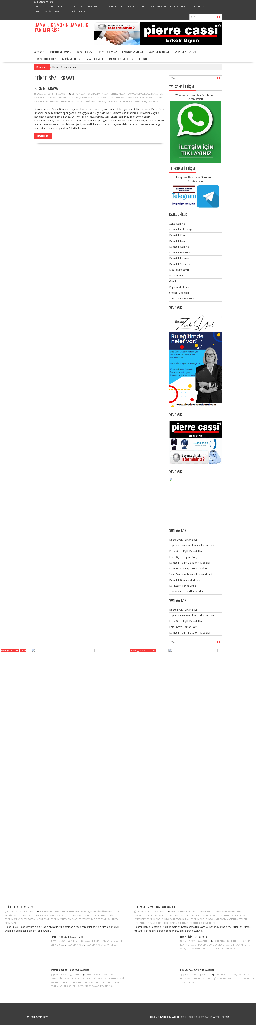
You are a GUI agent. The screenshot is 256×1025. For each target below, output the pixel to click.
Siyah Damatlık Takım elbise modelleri (190, 574)
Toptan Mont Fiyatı (39, 919)
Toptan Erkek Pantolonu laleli (162, 915)
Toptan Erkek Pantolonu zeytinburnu (168, 919)
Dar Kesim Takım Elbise (182, 585)
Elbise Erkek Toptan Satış (183, 539)
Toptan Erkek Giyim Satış (53, 915)
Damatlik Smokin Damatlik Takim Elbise (61, 27)
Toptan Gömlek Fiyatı (79, 915)
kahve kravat (50, 97)
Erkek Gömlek (177, 275)
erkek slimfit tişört (208, 978)
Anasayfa (40, 6)
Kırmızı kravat (88, 97)
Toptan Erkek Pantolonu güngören (191, 911)
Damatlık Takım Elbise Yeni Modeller (189, 562)
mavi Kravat (134, 97)
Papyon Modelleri (177, 6)
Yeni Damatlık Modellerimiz (65, 986)
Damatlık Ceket (77, 6)
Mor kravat (148, 97)
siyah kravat (127, 101)
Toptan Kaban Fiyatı (16, 919)
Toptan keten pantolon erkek (151, 922)
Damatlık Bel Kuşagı (57, 6)
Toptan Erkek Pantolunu (205, 919)
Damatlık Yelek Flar (157, 6)
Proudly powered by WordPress (166, 1016)
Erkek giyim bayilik (179, 269)
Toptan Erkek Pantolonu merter (199, 915)
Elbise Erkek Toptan (50, 911)
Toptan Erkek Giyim (196, 948)
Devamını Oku (43, 136)
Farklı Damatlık (115, 982)
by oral (92, 93)
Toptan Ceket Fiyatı (28, 915)
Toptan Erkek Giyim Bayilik (221, 948)
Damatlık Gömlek (95, 6)
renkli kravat (98, 101)
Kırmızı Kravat (47, 88)
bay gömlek (243, 974)
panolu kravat (51, 101)
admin (61, 93)
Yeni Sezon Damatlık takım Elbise (97, 986)
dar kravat (103, 93)
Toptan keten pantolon (233, 919)
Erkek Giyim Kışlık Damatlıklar (185, 551)
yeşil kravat (154, 101)
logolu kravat (118, 97)
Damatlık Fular (177, 241)
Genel (172, 281)
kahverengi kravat (69, 97)
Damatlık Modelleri (115, 6)
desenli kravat (119, 93)
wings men (140, 101)
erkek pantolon (188, 978)
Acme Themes (221, 1016)
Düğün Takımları (97, 982)
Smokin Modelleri (196, 6)
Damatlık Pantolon (136, 6)
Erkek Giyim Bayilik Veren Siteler (213, 944)
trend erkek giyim (189, 982)
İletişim (82, 11)
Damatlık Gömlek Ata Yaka (98, 941)
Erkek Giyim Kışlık (75, 944)
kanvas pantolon (229, 978)
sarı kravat (112, 101)
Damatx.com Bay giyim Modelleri (188, 568)
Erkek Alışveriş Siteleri (225, 941)
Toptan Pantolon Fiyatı (64, 919)
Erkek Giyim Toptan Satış (183, 557)
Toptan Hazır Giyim (102, 915)
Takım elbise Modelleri (65, 11)
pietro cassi (83, 101)
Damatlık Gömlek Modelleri (184, 580)
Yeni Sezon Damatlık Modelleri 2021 (189, 591)
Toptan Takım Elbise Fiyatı (93, 919)
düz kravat (152, 93)
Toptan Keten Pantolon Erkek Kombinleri (192, 545)
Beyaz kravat (79, 93)
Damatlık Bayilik (43, 11)
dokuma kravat (136, 93)
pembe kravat (68, 101)
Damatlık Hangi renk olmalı (100, 974)
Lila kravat (103, 97)
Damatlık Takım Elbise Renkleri (80, 978)
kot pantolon (247, 978)
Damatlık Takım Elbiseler (74, 982)
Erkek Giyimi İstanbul (101, 911)
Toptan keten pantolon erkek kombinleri (192, 922)
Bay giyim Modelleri (225, 974)
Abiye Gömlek (177, 223)
